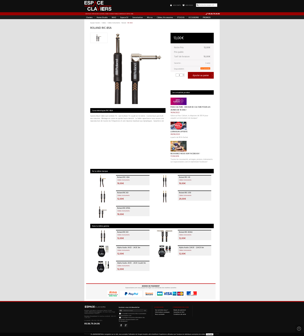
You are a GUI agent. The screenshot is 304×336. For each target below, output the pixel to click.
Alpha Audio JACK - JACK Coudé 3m (131, 263)
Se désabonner (123, 321)
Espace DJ (124, 17)
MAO (114, 17)
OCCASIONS (193, 17)
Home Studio (102, 17)
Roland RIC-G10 (185, 192)
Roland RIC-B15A (123, 208)
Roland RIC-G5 (184, 177)
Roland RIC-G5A (123, 177)
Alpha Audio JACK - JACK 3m (128, 247)
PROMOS (206, 17)
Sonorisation (137, 17)
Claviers (89, 17)
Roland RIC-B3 (122, 192)
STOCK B (180, 17)
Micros (150, 17)
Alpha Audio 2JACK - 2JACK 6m (191, 247)
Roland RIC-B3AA (185, 232)
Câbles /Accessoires (165, 17)
